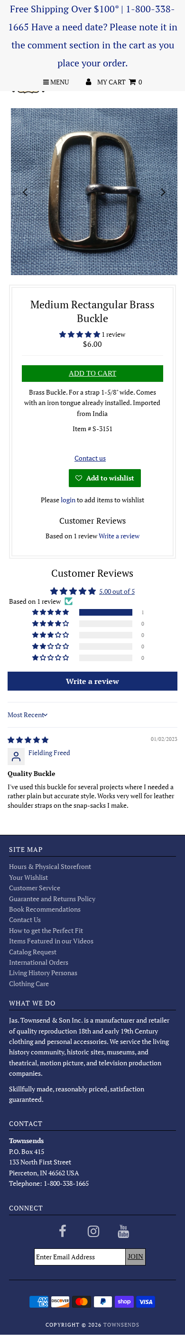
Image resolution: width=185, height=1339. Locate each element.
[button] (80, 334)
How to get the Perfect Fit (46, 930)
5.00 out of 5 (117, 591)
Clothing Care (29, 983)
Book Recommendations (45, 909)
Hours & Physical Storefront (50, 866)
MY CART (119, 81)
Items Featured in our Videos (51, 940)
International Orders (38, 962)
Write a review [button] (92, 681)
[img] (28, 739)
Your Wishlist (28, 877)
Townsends (121, 1324)
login (68, 499)
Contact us (90, 457)
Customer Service (34, 887)
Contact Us (25, 919)
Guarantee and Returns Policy (52, 898)
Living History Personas (43, 972)
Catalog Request (32, 951)
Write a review (119, 535)
